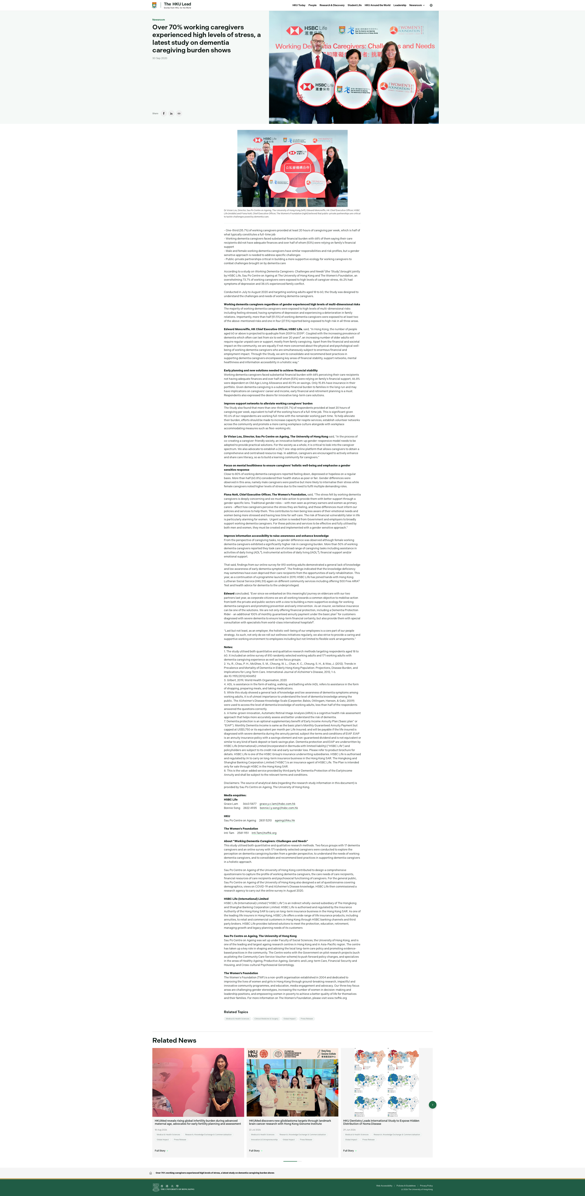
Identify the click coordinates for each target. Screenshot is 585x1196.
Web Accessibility (384, 1186)
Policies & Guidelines (406, 1186)
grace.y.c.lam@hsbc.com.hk (277, 803)
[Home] (150, 1173)
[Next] (432, 1105)
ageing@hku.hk (285, 820)
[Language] (431, 5)
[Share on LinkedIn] (171, 113)
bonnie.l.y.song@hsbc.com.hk (279, 808)
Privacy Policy (426, 1186)
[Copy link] (179, 113)
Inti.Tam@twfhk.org (264, 832)
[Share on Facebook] (164, 113)
